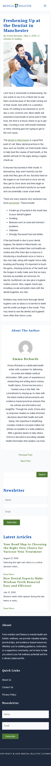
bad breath (14, 203)
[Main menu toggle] (45, 6)
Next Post (25, 461)
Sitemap (46, 754)
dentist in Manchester (18, 140)
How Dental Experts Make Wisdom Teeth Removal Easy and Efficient (23, 582)
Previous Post (25, 455)
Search (42, 474)
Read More (8, 574)
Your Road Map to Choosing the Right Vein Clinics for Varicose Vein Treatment (25, 547)
